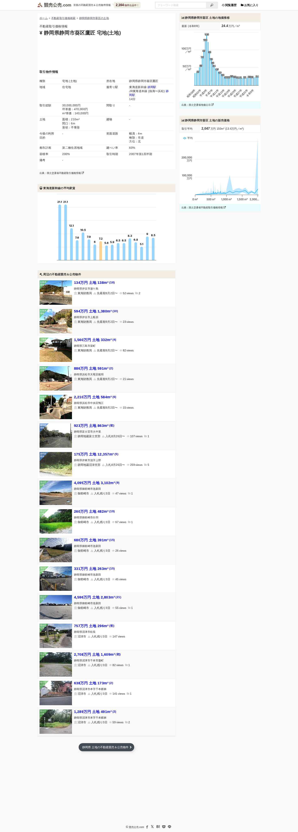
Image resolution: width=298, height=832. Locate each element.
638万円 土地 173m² (93, 683)
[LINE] (169, 826)
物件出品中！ (127, 5)
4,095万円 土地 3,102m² (97, 483)
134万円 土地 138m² (94, 283)
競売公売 (53, 5)
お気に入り (250, 5)
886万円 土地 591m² (93, 368)
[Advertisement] (106, 52)
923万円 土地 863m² (94, 426)
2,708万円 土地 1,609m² (97, 654)
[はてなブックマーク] (158, 826)
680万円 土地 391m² (94, 540)
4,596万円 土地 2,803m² (97, 597)
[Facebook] (147, 826)
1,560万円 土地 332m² (95, 340)
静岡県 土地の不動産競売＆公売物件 (105, 747)
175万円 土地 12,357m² (96, 454)
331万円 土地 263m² (94, 569)
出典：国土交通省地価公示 (196, 104)
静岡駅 (152, 87)
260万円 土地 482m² (94, 511)
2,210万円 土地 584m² (95, 397)
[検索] (212, 5)
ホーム (44, 18)
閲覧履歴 (230, 5)
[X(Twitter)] (152, 826)
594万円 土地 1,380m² (96, 311)
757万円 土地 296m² (94, 626)
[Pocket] (164, 826)
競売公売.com (136, 827)
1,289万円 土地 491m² (95, 712)
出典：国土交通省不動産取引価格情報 (60, 173)
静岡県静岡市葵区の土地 (94, 18)
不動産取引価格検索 (63, 18)
